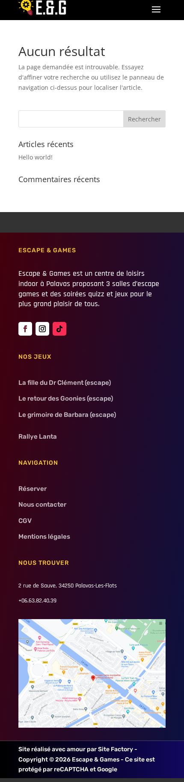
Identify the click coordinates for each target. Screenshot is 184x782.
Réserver (32, 489)
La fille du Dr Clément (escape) (64, 383)
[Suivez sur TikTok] (59, 329)
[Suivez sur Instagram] (42, 329)
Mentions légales (44, 536)
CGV (25, 521)
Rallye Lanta (37, 436)
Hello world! (35, 157)
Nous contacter (42, 504)
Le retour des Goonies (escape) (65, 398)
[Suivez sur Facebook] (25, 329)
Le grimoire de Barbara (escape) (67, 415)
